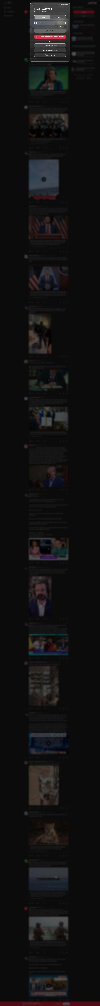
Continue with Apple (51, 50)
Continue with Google (51, 45)
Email (43, 17)
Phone (58, 17)
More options (51, 55)
